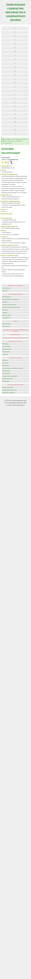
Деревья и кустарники (15, 285)
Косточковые (6, 346)
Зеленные (5, 363)
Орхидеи (5, 310)
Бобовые (5, 360)
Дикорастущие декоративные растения (15, 338)
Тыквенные (6, 381)
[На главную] (3, 139)
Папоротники (6, 315)
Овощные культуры (15, 357)
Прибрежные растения (9, 390)
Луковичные (6, 371)
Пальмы (4, 312)
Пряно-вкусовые (7, 378)
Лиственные (6, 288)
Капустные (5, 365)
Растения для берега (8, 392)
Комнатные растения (16, 294)
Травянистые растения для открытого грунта (15, 330)
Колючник (11, 141)
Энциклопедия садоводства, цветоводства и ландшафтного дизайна (16, 12)
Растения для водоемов (15, 384)
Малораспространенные (10, 376)
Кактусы (5, 302)
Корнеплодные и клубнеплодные (12, 368)
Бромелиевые (6, 296)
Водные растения (7, 387)
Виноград (5, 344)
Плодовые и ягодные (15, 341)
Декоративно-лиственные (10, 299)
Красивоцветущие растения (11, 307)
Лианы (15, 321)
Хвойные (5, 290)
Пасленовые (6, 373)
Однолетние (6, 326)
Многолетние (6, 323)
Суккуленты (6, 317)
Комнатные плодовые (9, 304)
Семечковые (6, 351)
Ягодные (5, 354)
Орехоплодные (6, 349)
